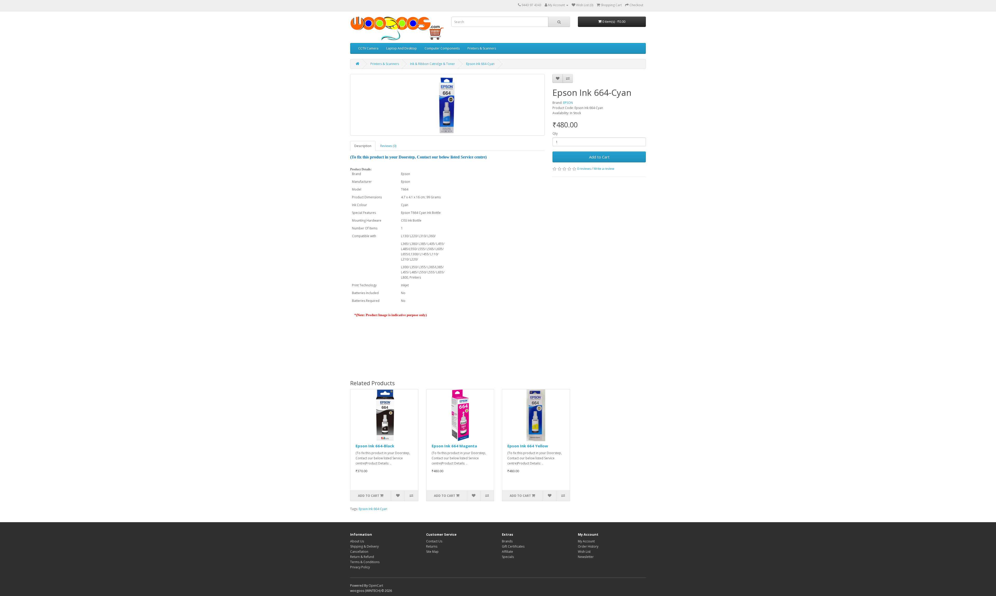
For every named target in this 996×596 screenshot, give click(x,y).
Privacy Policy (360, 567)
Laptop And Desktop (401, 48)
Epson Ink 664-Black (375, 445)
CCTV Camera (368, 48)
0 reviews (584, 168)
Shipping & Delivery (364, 546)
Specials (508, 557)
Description (362, 146)
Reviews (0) (388, 146)
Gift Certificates (513, 546)
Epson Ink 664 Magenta (454, 445)
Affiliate (507, 551)
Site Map (432, 551)
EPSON (568, 102)
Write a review (603, 168)
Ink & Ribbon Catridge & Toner (432, 64)
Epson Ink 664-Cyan (480, 64)
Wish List (584, 551)
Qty (555, 133)
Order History (588, 546)
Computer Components (442, 48)
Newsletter (586, 557)
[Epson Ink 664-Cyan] (447, 105)
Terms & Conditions (364, 562)
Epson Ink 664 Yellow (527, 445)
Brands (507, 541)
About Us (357, 541)
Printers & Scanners (481, 48)
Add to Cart (599, 156)
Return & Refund (362, 557)
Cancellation (359, 551)
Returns (431, 546)
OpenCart (376, 585)
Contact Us (434, 541)
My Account (586, 541)
